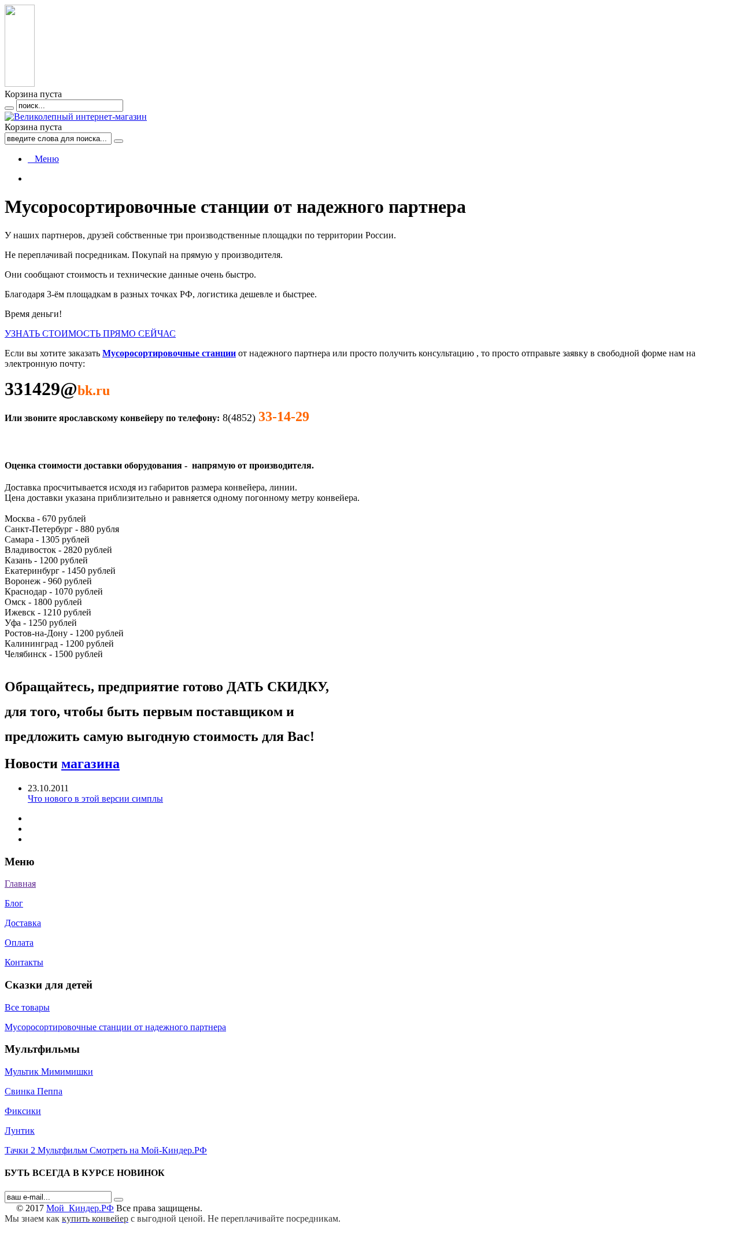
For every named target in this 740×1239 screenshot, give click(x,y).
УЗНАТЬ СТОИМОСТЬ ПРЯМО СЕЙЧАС (90, 333)
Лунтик (20, 1130)
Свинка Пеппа (33, 1091)
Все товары (27, 1007)
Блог (14, 903)
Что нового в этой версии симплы (95, 798)
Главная (20, 883)
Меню (43, 159)
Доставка (23, 923)
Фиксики (23, 1111)
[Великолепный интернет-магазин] (76, 116)
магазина (90, 763)
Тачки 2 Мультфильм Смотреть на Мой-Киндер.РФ (106, 1150)
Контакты (24, 962)
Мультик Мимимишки (49, 1071)
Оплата (19, 942)
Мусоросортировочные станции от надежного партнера (115, 1027)
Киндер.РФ (80, 1208)
